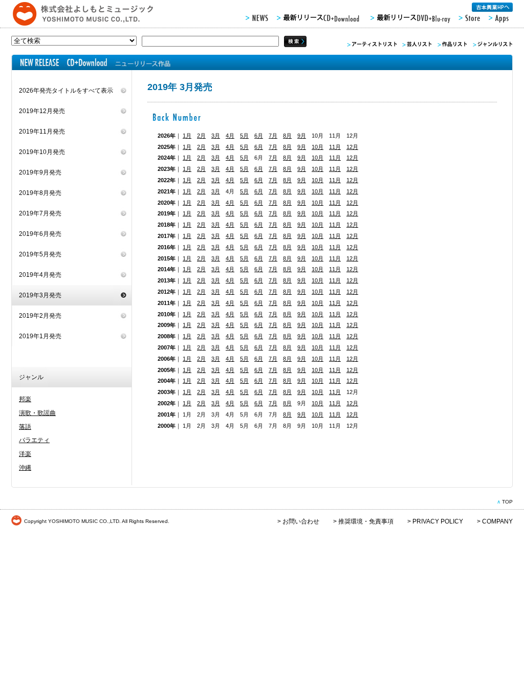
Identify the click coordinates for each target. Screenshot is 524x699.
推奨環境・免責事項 (366, 521)
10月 (317, 147)
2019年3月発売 (40, 295)
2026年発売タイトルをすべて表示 (66, 90)
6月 (258, 136)
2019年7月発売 (40, 213)
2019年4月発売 (40, 274)
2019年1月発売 (40, 336)
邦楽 (25, 399)
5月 (244, 136)
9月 (301, 136)
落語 (25, 426)
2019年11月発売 (42, 131)
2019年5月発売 (40, 254)
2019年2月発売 (40, 315)
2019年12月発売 (42, 111)
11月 (335, 147)
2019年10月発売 (42, 152)
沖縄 (25, 467)
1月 (187, 136)
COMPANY (497, 521)
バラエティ (34, 440)
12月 (352, 147)
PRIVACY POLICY (437, 521)
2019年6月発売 (40, 233)
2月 (201, 136)
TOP (507, 502)
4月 (230, 136)
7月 (273, 136)
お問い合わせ (300, 521)
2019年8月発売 (40, 192)
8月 (287, 136)
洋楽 (25, 453)
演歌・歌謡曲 (37, 413)
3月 (215, 136)
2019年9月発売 (40, 172)
